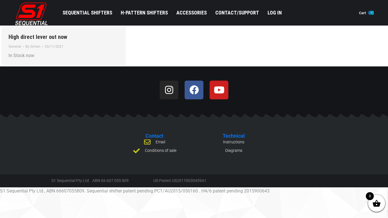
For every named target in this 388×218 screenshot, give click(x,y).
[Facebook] (194, 90)
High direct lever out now (38, 36)
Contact (154, 136)
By (32, 46)
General (15, 46)
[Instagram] (169, 90)
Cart (365, 13)
